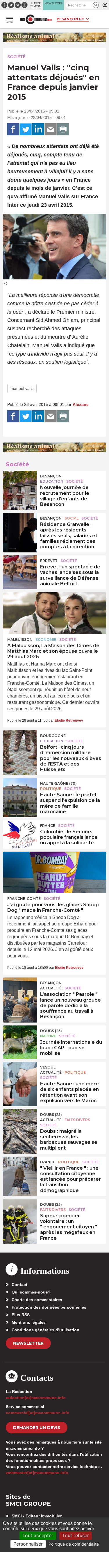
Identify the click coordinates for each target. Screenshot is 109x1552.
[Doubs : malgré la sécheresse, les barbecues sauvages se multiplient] (20, 1122)
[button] (96, 5)
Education (51, 481)
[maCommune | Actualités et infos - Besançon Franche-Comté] (36, 19)
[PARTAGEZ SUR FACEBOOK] (13, 129)
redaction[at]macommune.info (36, 1397)
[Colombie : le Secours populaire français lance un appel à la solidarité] (20, 833)
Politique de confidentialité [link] (74, 1544)
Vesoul (48, 1067)
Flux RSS (21, 1314)
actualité (51, 988)
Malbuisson (20, 639)
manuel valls (21, 388)
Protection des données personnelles (49, 1307)
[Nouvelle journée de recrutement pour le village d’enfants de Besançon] (20, 484)
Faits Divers (77, 1120)
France (47, 825)
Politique (50, 788)
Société (16, 56)
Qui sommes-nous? (31, 1292)
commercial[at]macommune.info (37, 1412)
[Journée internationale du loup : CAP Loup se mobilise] (20, 1038)
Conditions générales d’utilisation (45, 1330)
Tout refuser (75, 1535)
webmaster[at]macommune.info (37, 1472)
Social (71, 518)
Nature (48, 1036)
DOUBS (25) (51, 1031)
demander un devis (36, 1427)
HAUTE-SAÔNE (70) (58, 783)
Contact (19, 1284)
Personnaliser (28, 1544)
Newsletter (28, 1343)
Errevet (49, 561)
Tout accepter (37, 1535)
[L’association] (20, 990)
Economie (45, 639)
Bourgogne (53, 736)
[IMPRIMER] (63, 129)
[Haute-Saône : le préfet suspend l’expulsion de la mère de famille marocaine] (20, 791)
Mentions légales (29, 1322)
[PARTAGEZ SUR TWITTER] (25, 129)
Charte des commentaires (37, 1299)
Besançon (51, 476)
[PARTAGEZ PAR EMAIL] (50, 129)
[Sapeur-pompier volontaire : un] (20, 1212)
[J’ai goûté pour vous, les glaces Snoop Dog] (54, 872)
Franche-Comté (24, 898)
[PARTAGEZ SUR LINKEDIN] (38, 129)
